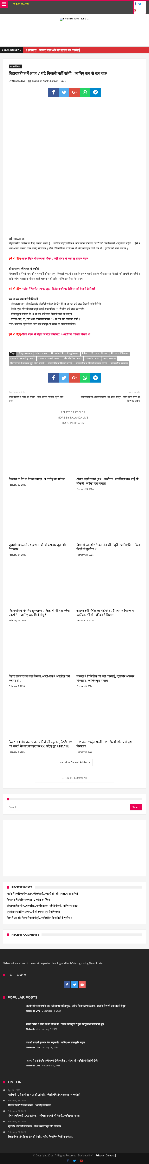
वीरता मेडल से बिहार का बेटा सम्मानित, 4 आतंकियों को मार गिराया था (56, 334)
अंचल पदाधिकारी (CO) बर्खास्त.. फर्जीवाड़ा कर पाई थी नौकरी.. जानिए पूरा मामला (107, 481)
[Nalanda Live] (74, 18)
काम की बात (15, 66)
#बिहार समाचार (25, 353)
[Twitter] (140, 4)
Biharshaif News (120, 353)
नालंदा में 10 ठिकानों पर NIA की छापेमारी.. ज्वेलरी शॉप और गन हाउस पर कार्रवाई (42, 893)
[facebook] (53, 92)
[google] (74, 92)
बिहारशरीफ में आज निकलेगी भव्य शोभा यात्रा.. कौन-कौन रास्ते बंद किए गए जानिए (110, 396)
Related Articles (73, 412)
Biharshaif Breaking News (65, 353)
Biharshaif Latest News (94, 353)
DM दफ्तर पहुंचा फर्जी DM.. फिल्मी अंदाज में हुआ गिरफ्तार (104, 744)
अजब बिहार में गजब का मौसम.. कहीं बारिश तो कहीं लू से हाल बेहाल (55, 258)
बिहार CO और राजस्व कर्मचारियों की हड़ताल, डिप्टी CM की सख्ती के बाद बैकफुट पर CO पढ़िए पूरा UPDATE (40, 744)
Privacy (100, 1155)
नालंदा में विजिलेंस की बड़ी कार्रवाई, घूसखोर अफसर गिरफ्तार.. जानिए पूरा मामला (105, 678)
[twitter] (64, 92)
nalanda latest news (48, 358)
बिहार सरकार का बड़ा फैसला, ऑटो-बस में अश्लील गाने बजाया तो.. (39, 678)
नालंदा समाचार (109, 358)
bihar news (41, 353)
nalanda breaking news (22, 358)
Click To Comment (74, 778)
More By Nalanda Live (73, 417)
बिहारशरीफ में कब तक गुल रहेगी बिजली (27, 363)
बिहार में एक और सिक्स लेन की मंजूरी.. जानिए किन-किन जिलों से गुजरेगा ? (108, 547)
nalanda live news (72, 358)
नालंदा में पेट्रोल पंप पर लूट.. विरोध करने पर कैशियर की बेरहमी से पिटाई (58, 288)
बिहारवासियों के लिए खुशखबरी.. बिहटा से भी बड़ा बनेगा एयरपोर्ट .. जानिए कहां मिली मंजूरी (39, 613)
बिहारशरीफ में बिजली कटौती (60, 363)
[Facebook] (135, 4)
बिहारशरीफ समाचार (119, 363)
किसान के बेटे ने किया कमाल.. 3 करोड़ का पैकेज (37, 479)
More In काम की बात (73, 422)
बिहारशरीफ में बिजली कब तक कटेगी (91, 363)
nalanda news (92, 358)
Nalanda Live (18, 81)
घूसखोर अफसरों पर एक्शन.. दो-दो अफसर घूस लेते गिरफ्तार (37, 547)
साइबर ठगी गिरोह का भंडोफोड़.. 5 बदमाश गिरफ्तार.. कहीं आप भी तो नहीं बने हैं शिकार (105, 613)
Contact (110, 1155)
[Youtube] (134, 10)
